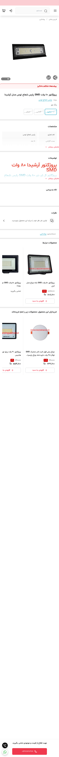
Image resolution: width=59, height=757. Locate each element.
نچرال (28, 111)
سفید (49, 111)
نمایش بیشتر (53, 147)
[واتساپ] (5, 752)
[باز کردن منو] (54, 10)
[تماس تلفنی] (5, 745)
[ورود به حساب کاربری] (11, 11)
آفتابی (38, 111)
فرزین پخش (53, 19)
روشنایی (42, 19)
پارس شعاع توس (45, 100)
